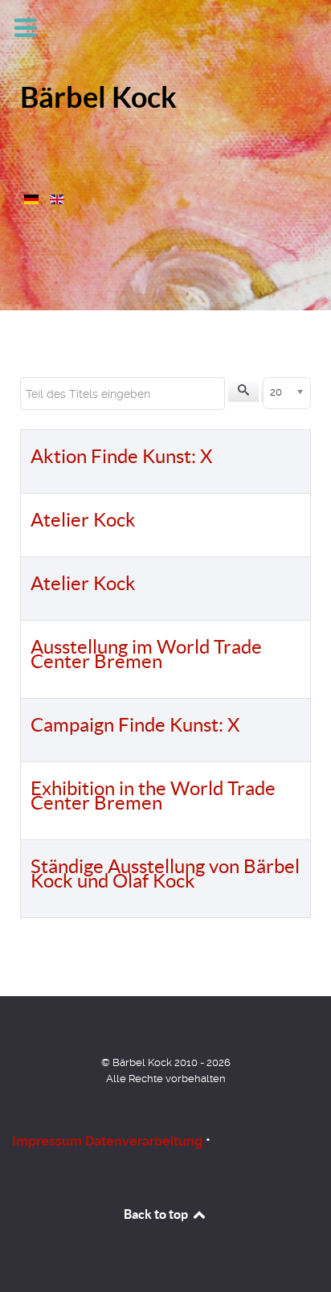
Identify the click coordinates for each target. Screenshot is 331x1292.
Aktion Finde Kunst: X (121, 456)
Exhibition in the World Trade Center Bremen (153, 795)
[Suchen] (243, 390)
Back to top (157, 1214)
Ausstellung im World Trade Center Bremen (146, 654)
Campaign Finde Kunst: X (135, 725)
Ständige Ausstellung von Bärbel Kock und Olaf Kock (165, 873)
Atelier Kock (83, 520)
